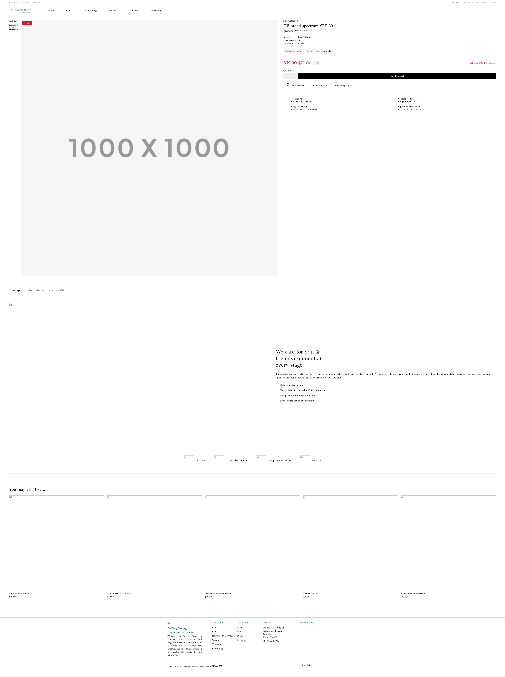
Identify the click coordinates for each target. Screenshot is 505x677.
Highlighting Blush (310, 593)
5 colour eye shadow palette (413, 593)
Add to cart (397, 76)
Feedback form (489, 2)
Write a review (301, 31)
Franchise (465, 2)
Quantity (287, 70)
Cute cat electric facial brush (119, 593)
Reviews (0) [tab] (56, 290)
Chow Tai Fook (304, 37)
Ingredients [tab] (36, 290)
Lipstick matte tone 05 (19, 593)
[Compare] (318, 85)
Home (455, 2)
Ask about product (343, 86)
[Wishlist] (493, 11)
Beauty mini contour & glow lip (218, 593)
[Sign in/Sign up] (486, 11)
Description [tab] (17, 290)
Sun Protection (290, 21)
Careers (475, 2)
